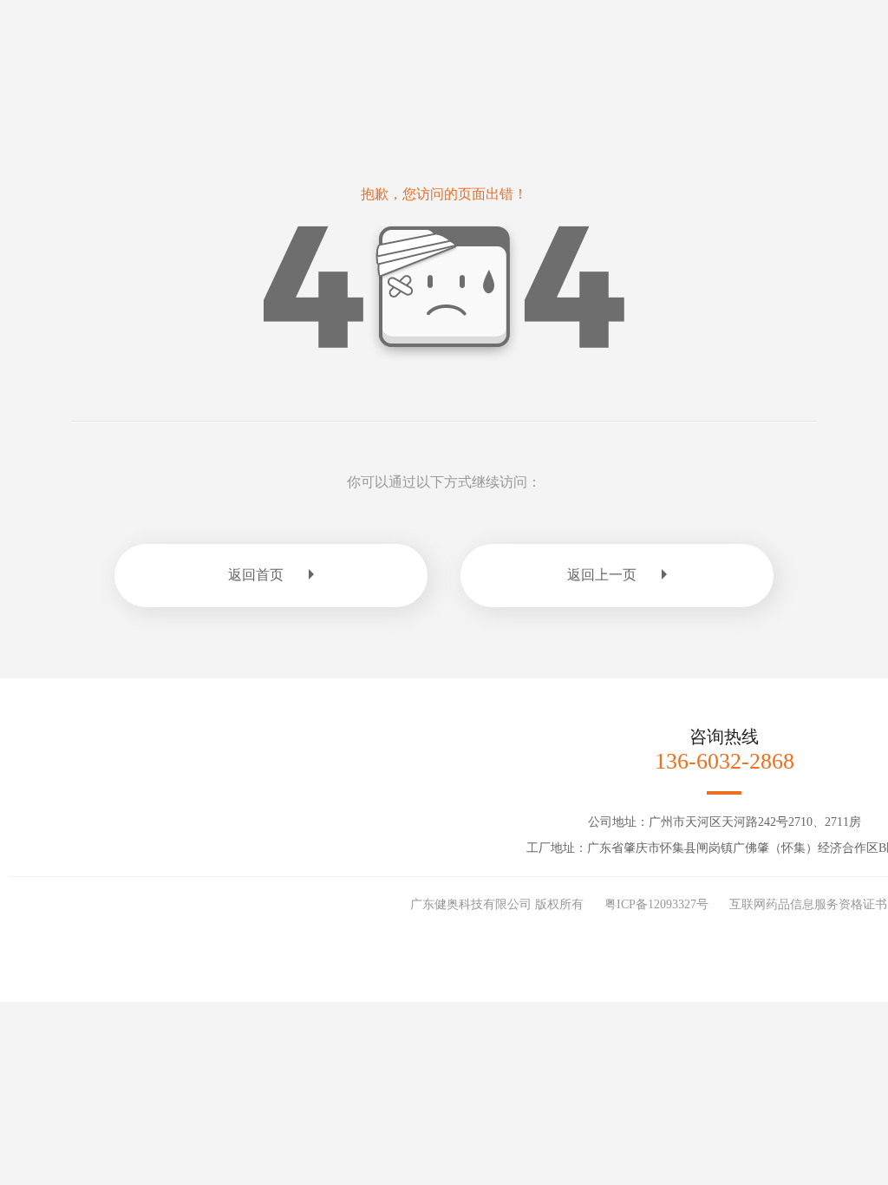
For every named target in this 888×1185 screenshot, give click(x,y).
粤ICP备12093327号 (656, 904)
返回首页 (256, 574)
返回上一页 (602, 574)
